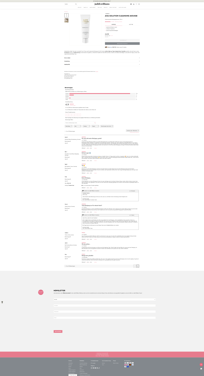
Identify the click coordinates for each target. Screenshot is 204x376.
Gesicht (80, 7)
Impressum (82, 369)
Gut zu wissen (67, 58)
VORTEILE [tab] (114, 24)
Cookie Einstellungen (83, 373)
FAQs (70, 368)
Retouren (70, 364)
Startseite (66, 11)
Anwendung (67, 61)
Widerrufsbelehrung (83, 364)
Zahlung (81, 366)
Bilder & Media (115, 363)
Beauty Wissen (113, 7)
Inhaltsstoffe (67, 64)
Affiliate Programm (72, 369)
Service (105, 7)
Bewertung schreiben (118, 21)
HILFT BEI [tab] (131, 24)
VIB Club (100, 7)
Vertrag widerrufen (72, 375)
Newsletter (71, 363)
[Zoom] (85, 29)
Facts (103, 364)
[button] (201, 368)
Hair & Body (93, 7)
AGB (80, 368)
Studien (97, 71)
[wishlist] (136, 4)
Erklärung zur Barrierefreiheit (85, 375)
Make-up (86, 7)
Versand (111, 35)
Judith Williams (122, 7)
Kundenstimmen (71, 373)
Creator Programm (72, 371)
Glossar (70, 366)
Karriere (103, 363)
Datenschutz (82, 371)
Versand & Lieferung (83, 363)
